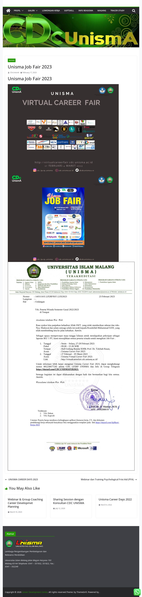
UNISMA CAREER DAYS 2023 (23, 479)
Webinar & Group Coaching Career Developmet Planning (25, 502)
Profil (17, 10)
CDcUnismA (14, 72)
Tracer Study (117, 10)
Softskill (69, 10)
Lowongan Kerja (51, 10)
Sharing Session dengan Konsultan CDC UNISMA (68, 501)
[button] (22, 10)
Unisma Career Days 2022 (115, 499)
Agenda (11, 60)
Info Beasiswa (85, 10)
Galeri (31, 10)
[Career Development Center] (8, 10)
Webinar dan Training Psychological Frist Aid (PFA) (107, 479)
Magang (101, 10)
